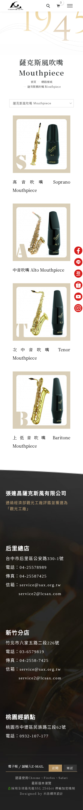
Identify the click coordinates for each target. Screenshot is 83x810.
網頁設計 (56, 793)
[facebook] (78, 251)
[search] (49, 6)
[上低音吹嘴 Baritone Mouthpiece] (41, 399)
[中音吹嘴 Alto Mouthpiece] (41, 231)
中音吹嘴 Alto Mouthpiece (38, 270)
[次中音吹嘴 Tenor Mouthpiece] (41, 311)
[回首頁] (15, 6)
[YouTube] (78, 297)
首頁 (33, 82)
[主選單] (70, 6)
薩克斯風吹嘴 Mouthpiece (44, 86)
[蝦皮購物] (78, 285)
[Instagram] (78, 308)
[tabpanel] (41, 33)
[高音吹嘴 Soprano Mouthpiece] (41, 143)
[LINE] (78, 262)
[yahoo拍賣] (78, 274)
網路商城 (46, 82)
